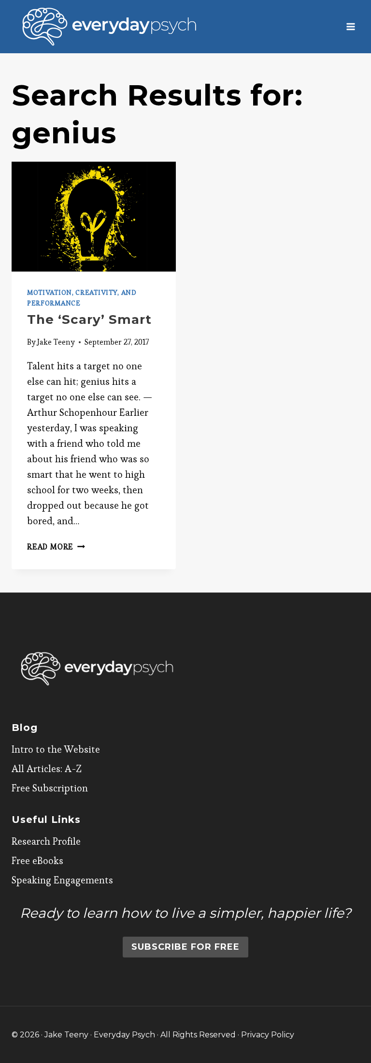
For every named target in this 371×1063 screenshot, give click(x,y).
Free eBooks (37, 860)
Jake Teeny (56, 342)
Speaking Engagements (62, 880)
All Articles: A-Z (47, 768)
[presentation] (94, 217)
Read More (56, 547)
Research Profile (46, 841)
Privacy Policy (267, 1034)
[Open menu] (350, 26)
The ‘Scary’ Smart (89, 319)
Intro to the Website (56, 749)
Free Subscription (50, 788)
